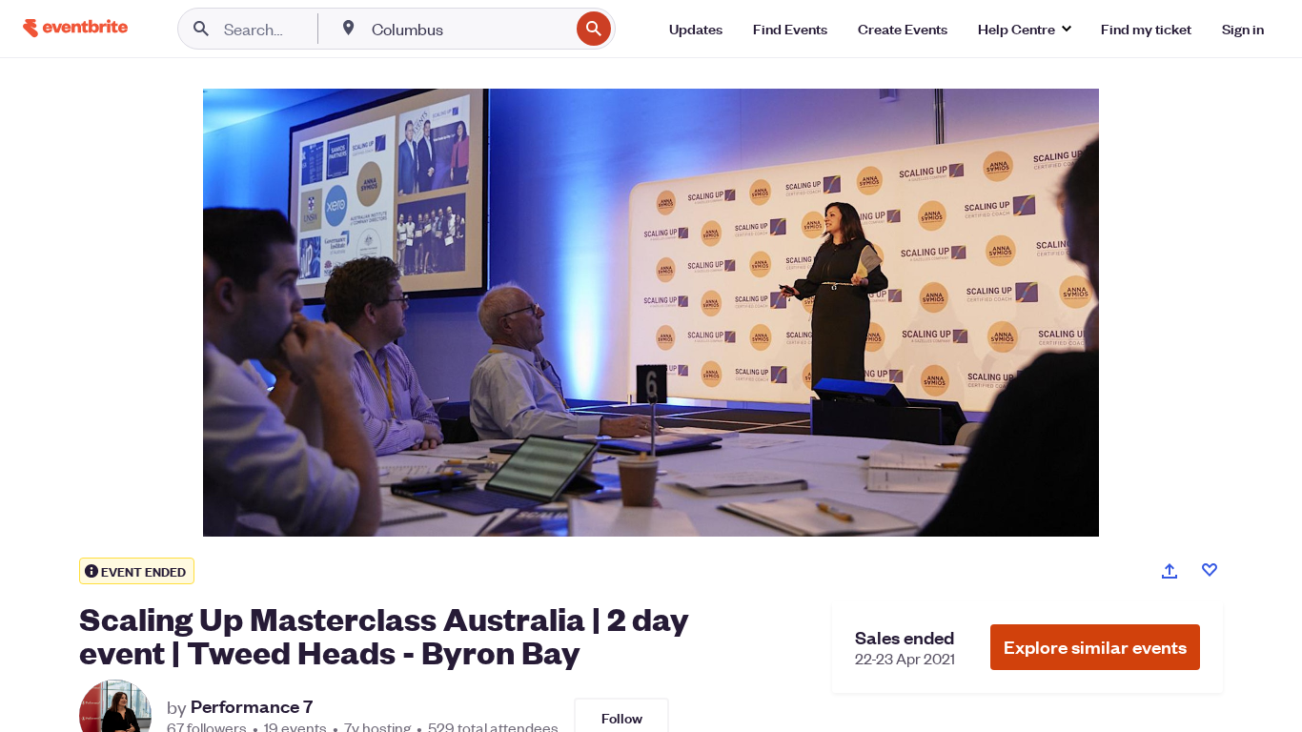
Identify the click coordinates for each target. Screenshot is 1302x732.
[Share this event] (1169, 571)
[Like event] (1209, 570)
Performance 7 (252, 706)
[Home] (75, 28)
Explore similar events (1095, 647)
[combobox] (468, 29)
